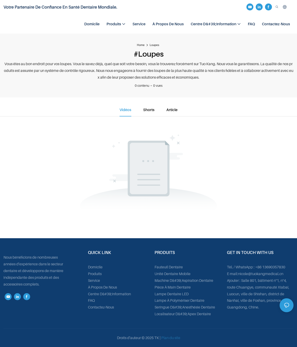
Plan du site (170, 337)
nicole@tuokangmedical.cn (260, 273)
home (141, 45)
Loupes (154, 45)
